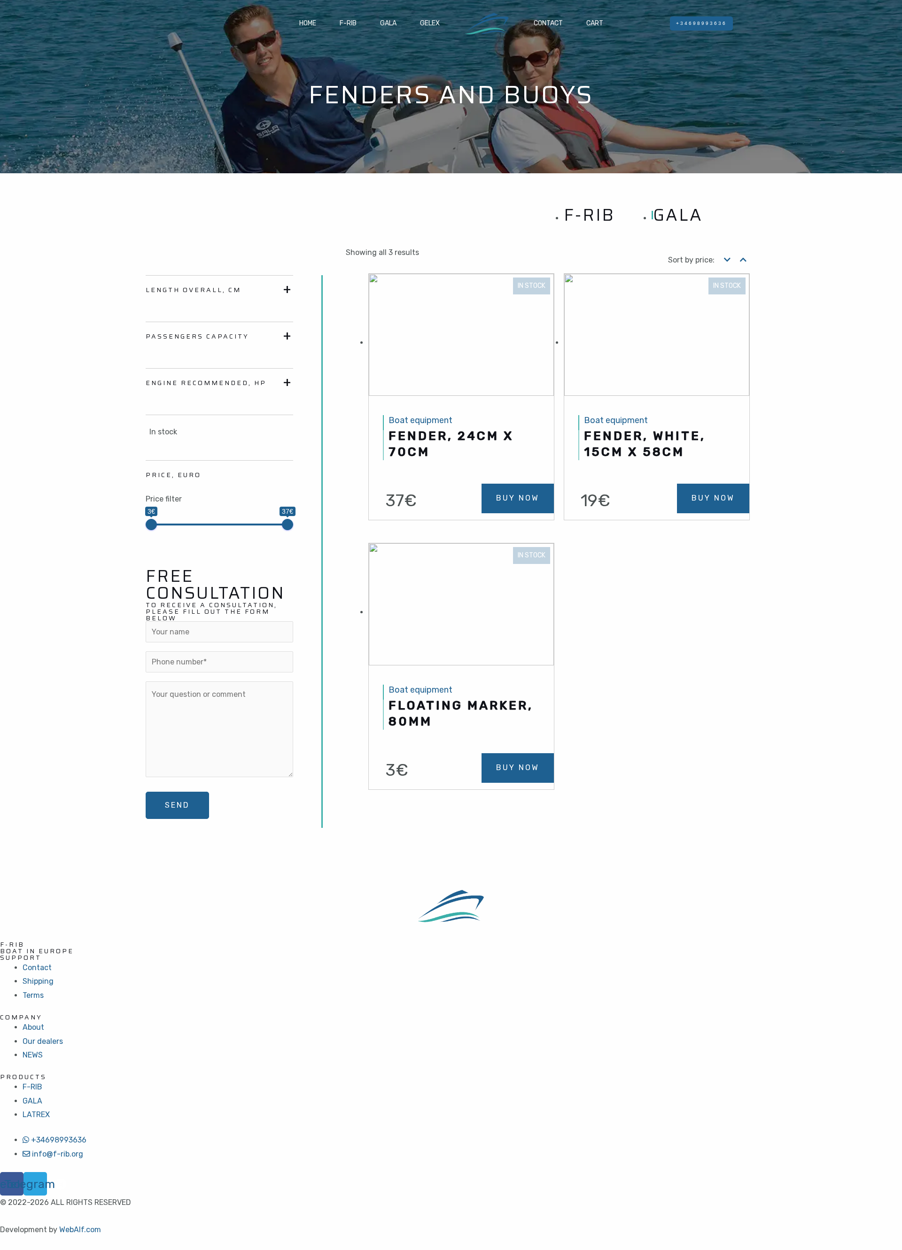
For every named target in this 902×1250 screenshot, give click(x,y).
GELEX (430, 23)
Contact (548, 23)
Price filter (164, 498)
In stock (163, 431)
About (33, 1027)
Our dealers (43, 1041)
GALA (388, 23)
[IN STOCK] (461, 342)
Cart (594, 23)
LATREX (36, 1114)
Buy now (517, 498)
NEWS (33, 1054)
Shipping (38, 981)
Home (307, 23)
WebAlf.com (80, 1229)
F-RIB (348, 23)
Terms (33, 995)
